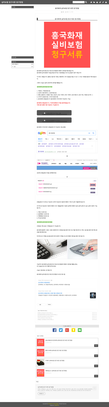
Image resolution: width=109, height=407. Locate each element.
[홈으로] (91, 2)
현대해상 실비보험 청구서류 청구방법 (44, 313)
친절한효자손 (56, 405)
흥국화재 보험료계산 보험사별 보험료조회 (50, 293)
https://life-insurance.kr (44, 280)
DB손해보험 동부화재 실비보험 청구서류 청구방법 (47, 314)
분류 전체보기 (22, 64)
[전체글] (94, 2)
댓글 (37, 381)
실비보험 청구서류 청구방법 (12, 2)
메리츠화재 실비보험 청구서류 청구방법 (45, 316)
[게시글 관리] (44, 305)
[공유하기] (42, 305)
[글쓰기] (100, 2)
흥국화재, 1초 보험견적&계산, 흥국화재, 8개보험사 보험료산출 (54, 284)
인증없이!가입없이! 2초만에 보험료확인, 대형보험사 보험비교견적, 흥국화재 (57, 295)
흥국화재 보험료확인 (44, 282)
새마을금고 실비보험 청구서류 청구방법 (45, 319)
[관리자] (103, 2)
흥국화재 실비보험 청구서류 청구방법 (67, 8)
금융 (39, 310)
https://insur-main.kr (43, 291)
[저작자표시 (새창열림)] (53, 304)
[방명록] (97, 2)
